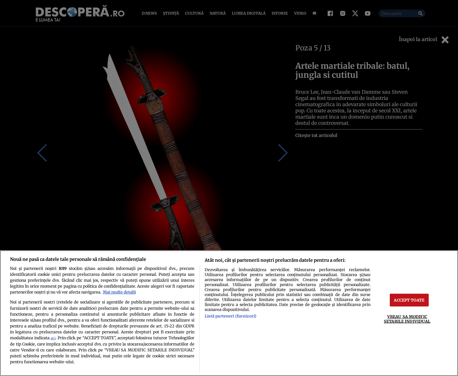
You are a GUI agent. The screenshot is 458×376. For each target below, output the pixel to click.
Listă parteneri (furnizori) (230, 315)
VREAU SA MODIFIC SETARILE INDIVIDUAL (407, 319)
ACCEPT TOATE (409, 300)
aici (52, 338)
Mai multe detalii (119, 291)
